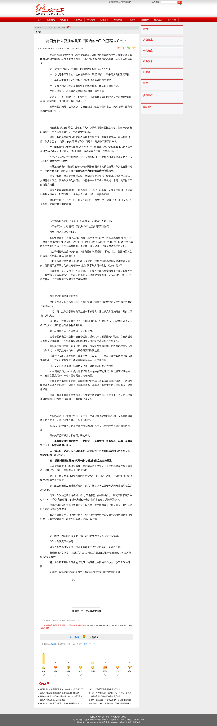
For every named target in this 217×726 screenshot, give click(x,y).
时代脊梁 (118, 20)
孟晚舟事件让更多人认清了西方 (52, 700)
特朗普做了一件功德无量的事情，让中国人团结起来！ (110, 703)
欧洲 (85, 644)
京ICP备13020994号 (115, 722)
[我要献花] (85, 637)
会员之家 (158, 20)
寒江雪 (53, 644)
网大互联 (136, 722)
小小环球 (91, 644)
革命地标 (91, 20)
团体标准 (172, 20)
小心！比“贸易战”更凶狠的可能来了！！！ (105, 689)
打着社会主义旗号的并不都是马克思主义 (105, 696)
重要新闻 (51, 20)
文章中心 (52, 28)
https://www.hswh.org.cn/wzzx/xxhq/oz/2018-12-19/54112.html (108, 625)
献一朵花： (76, 637)
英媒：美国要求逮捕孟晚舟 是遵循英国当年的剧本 (60, 693)
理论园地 (64, 20)
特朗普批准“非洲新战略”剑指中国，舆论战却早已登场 (61, 696)
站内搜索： (156, 2)
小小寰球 (131, 20)
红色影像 (104, 20)
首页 (39, 20)
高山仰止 (78, 20)
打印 (39, 32)
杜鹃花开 (145, 20)
